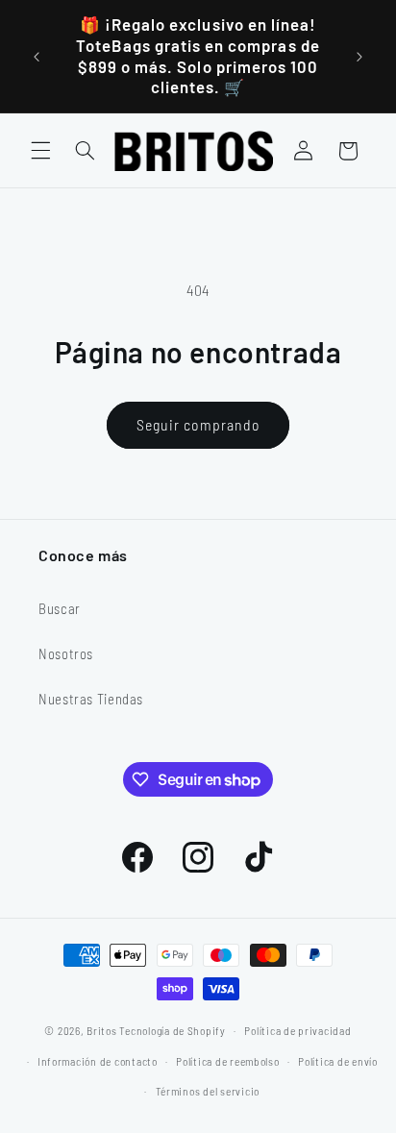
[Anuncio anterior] (36, 57)
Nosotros (65, 653)
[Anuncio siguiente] (359, 57)
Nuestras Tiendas (90, 698)
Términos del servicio (208, 1090)
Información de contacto (97, 1061)
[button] (40, 151)
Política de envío (338, 1061)
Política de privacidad (297, 1030)
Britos (101, 1030)
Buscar (59, 608)
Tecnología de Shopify (172, 1030)
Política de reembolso (227, 1061)
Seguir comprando (198, 424)
